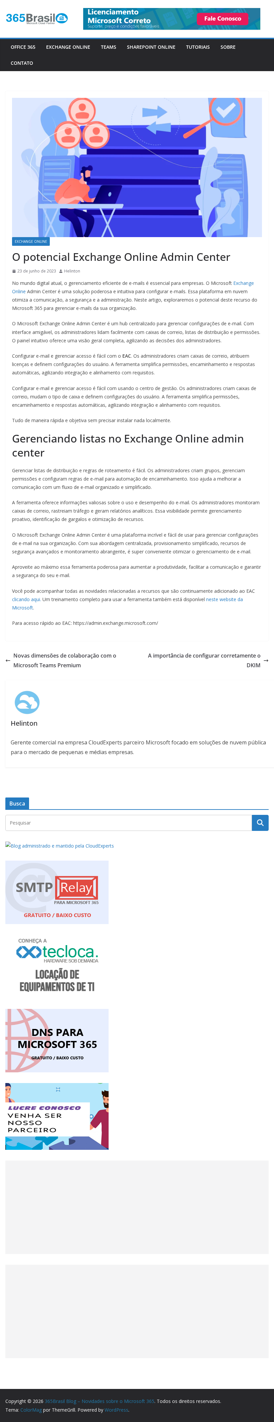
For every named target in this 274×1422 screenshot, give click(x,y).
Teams (108, 47)
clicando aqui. (26, 599)
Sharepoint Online (151, 47)
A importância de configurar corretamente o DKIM (204, 660)
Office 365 (23, 47)
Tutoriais (198, 47)
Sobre (228, 47)
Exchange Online (68, 47)
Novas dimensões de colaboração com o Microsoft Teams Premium (64, 660)
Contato (22, 63)
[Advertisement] (137, 1207)
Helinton (72, 271)
